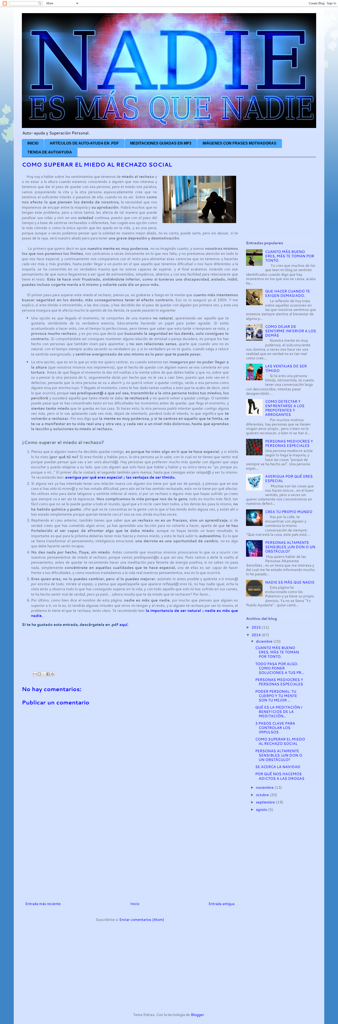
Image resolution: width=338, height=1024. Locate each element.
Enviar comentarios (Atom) (141, 919)
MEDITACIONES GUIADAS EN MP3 (160, 143)
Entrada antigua (222, 903)
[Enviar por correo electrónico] (35, 674)
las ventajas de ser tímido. (150, 477)
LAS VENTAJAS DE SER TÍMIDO (286, 368)
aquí (123, 624)
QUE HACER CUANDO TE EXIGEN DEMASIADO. (287, 293)
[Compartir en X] (43, 674)
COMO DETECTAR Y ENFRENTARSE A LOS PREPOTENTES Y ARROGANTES (284, 408)
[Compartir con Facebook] (48, 674)
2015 (257, 627)
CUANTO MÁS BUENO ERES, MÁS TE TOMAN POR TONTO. (289, 256)
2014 (257, 634)
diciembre (264, 641)
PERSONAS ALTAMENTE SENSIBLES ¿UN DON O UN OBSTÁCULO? (290, 547)
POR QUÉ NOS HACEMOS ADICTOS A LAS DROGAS (279, 776)
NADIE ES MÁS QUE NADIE (290, 582)
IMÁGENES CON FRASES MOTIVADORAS (239, 143)
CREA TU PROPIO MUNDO (288, 511)
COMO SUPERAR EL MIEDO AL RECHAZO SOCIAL (280, 741)
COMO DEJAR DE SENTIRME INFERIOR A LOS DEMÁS (290, 331)
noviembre (265, 787)
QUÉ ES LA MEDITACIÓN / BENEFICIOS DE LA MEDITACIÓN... (278, 711)
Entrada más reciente (43, 903)
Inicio (134, 903)
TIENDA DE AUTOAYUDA (49, 152)
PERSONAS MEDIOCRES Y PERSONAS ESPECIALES (289, 443)
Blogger (197, 1014)
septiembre (266, 802)
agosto (262, 809)
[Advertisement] (105, 652)
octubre (263, 794)
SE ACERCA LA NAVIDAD (277, 766)
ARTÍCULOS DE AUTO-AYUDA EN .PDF (84, 143)
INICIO (32, 143)
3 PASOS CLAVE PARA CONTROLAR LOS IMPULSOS (275, 727)
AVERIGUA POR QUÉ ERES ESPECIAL (289, 478)
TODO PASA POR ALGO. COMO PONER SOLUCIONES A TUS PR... (279, 668)
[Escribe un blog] (39, 674)
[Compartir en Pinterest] (52, 674)
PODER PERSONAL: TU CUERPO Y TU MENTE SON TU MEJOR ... (276, 696)
